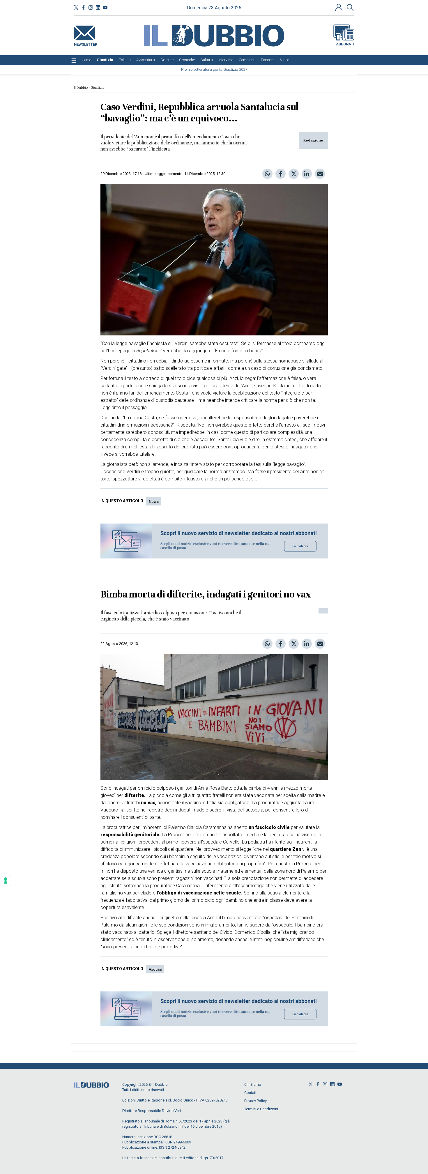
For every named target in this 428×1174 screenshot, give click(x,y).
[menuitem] (86, 60)
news (154, 501)
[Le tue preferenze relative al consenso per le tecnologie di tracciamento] (5, 880)
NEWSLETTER (85, 43)
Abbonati (345, 44)
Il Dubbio (81, 88)
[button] (339, 7)
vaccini (155, 969)
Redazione (313, 140)
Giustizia (97, 88)
